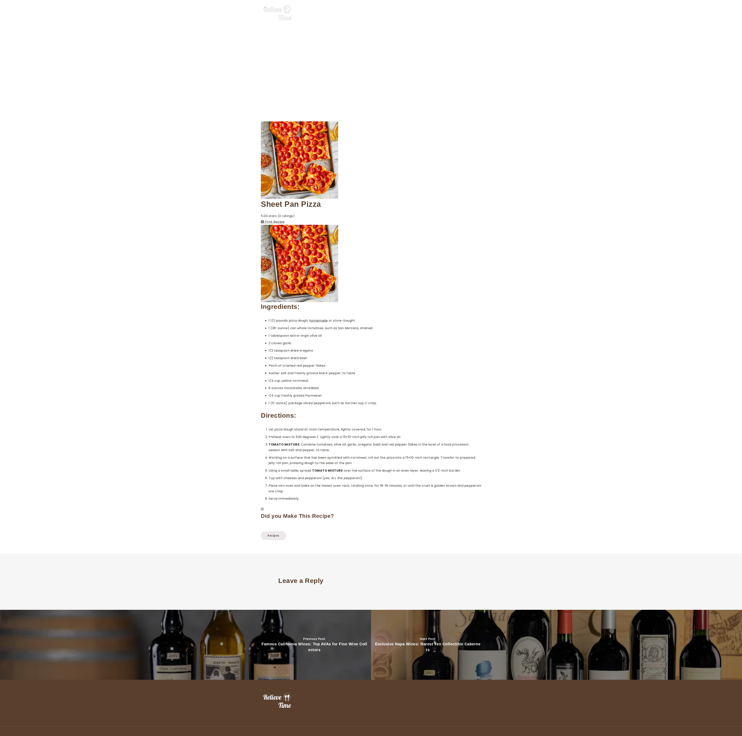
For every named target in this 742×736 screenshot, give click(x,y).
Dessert (434, 13)
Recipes (464, 13)
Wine (449, 13)
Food (419, 13)
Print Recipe (274, 222)
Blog (478, 13)
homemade (318, 320)
